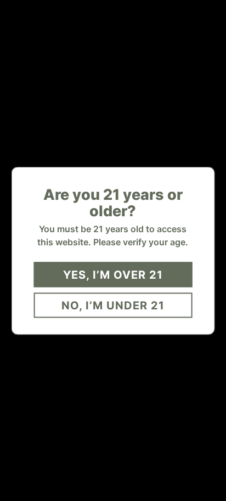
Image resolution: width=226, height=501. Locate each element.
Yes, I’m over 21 (113, 274)
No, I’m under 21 (113, 305)
